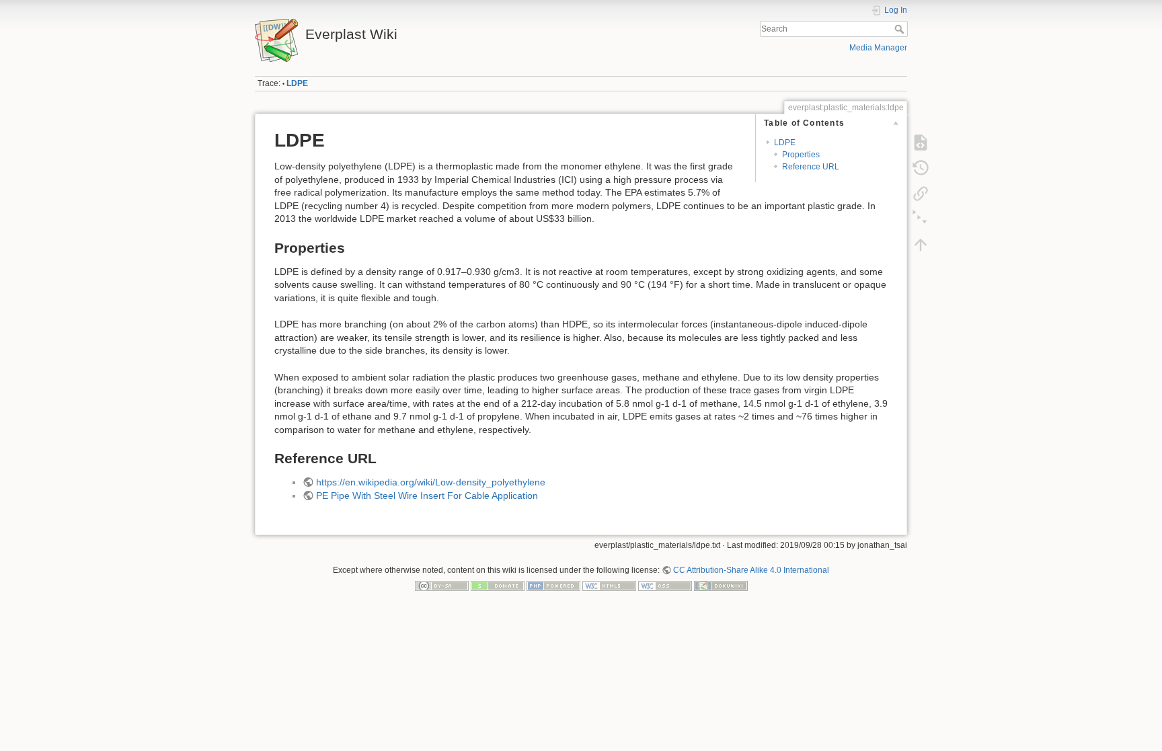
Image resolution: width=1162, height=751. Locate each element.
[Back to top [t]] (920, 245)
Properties (801, 154)
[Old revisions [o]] (920, 168)
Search (900, 29)
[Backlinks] (920, 193)
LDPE (297, 83)
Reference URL (810, 166)
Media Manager (878, 47)
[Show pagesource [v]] (920, 142)
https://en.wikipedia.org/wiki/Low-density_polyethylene (430, 482)
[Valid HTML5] (609, 585)
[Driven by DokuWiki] (721, 585)
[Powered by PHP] (553, 585)
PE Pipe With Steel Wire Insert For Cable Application (427, 495)
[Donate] (498, 585)
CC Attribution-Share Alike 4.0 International (751, 570)
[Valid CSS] (665, 585)
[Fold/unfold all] (920, 219)
